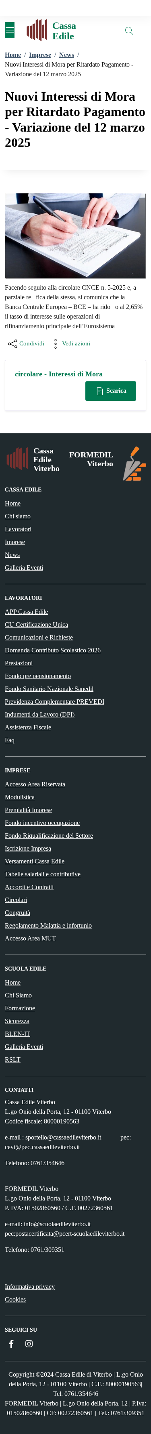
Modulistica (20, 797)
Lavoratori (18, 529)
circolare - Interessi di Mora (59, 374)
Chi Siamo (18, 995)
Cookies (15, 1299)
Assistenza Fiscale (28, 727)
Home (13, 503)
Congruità (17, 912)
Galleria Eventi (24, 567)
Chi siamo (18, 516)
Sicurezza (17, 1021)
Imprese (15, 541)
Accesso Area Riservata (35, 784)
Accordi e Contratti (29, 887)
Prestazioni (19, 663)
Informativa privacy (30, 1286)
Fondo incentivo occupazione (42, 822)
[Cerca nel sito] (129, 31)
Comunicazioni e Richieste (39, 637)
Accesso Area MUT (30, 938)
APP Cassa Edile (26, 611)
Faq (9, 740)
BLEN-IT (17, 1033)
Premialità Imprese (28, 809)
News (12, 554)
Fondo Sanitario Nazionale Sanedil (49, 688)
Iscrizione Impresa (28, 848)
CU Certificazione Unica (36, 624)
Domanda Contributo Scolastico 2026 (53, 650)
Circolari (16, 899)
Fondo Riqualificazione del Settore (49, 835)
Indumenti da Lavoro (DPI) (39, 714)
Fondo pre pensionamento (38, 675)
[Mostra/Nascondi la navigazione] (9, 30)
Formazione (20, 1008)
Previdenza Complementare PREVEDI (54, 701)
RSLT (13, 1059)
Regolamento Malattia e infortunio (48, 925)
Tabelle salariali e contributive (43, 874)
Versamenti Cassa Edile (34, 861)
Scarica (115, 390)
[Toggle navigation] (5, 8)
